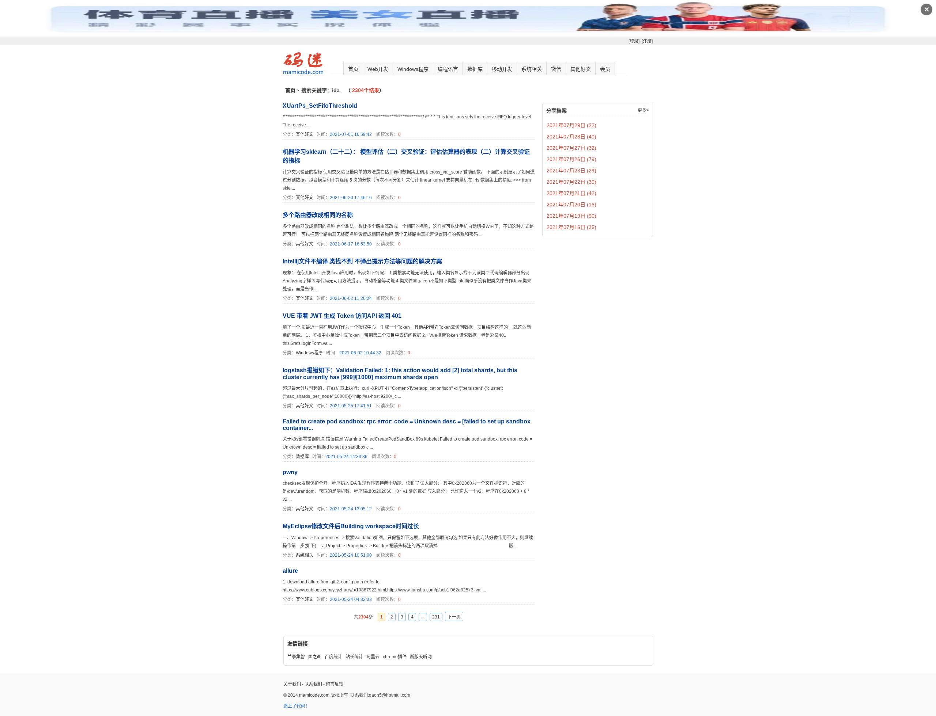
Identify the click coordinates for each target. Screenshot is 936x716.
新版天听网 (421, 656)
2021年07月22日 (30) (571, 182)
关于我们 (292, 684)
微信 (556, 69)
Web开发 (377, 69)
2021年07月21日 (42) (571, 193)
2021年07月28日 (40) (571, 137)
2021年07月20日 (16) (571, 204)
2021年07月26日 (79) (571, 159)
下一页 (454, 617)
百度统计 (333, 656)
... (422, 617)
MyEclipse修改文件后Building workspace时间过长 (351, 526)
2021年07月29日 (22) (571, 125)
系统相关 (531, 69)
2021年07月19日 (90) (571, 216)
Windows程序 (413, 69)
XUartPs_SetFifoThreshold (320, 106)
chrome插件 (395, 656)
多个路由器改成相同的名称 (318, 215)
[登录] (634, 41)
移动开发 (502, 69)
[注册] (647, 41)
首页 (353, 69)
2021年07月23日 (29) (571, 171)
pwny (290, 472)
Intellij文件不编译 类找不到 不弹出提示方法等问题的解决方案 (362, 261)
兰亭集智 (296, 656)
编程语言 (448, 69)
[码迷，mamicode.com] (303, 72)
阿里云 (373, 656)
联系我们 (313, 684)
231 (436, 617)
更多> (643, 110)
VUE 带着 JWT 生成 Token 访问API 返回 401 (342, 316)
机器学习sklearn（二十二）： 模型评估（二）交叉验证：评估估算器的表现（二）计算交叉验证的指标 (406, 156)
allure (290, 571)
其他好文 (580, 69)
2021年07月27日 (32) (571, 148)
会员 (605, 69)
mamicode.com (314, 695)
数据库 (475, 69)
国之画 (314, 656)
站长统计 (354, 656)
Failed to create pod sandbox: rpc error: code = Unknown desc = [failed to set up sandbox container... (407, 424)
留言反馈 (334, 684)
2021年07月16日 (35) (571, 227)
